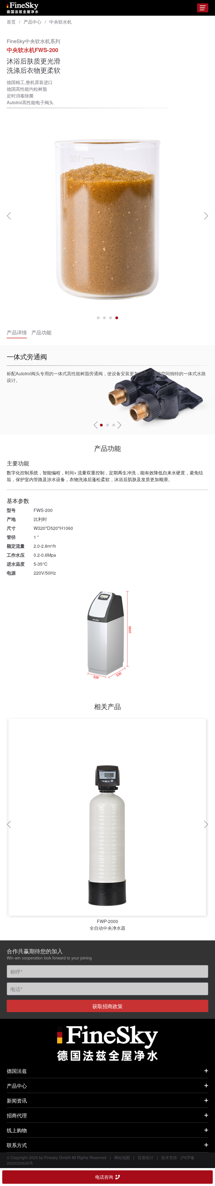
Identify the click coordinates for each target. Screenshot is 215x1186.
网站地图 (122, 1157)
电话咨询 (104, 1177)
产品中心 (32, 21)
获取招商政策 (107, 1006)
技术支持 (169, 1157)
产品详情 (17, 332)
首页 (11, 21)
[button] (9, 216)
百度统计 (145, 1157)
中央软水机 (60, 21)
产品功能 (41, 332)
